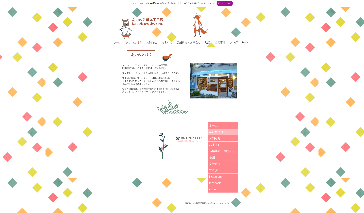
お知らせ (215, 138)
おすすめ (215, 144)
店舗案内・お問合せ (222, 151)
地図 (212, 157)
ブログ (213, 170)
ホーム (213, 125)
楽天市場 (215, 163)
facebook (215, 183)
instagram (215, 176)
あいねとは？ (217, 131)
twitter (213, 189)
